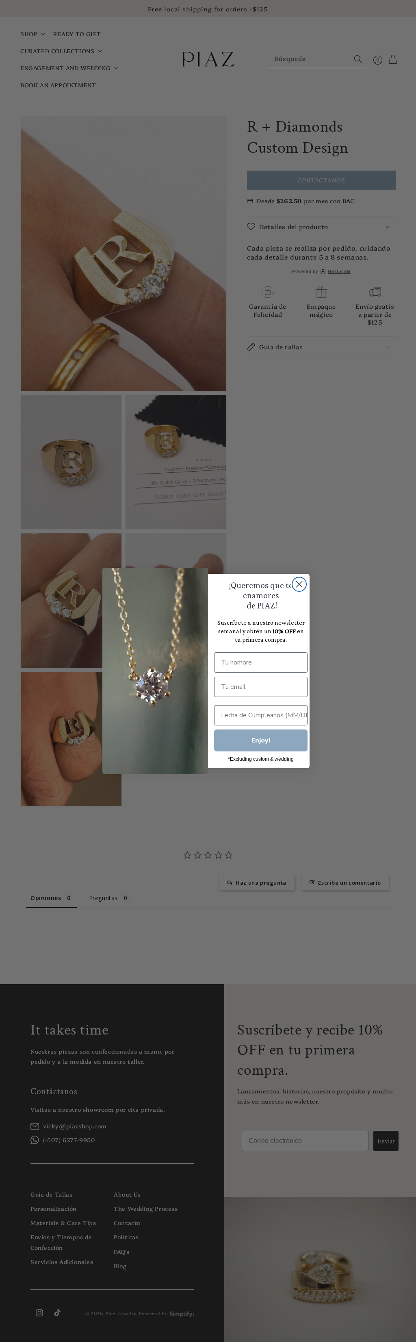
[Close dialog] (299, 584)
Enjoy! (260, 740)
